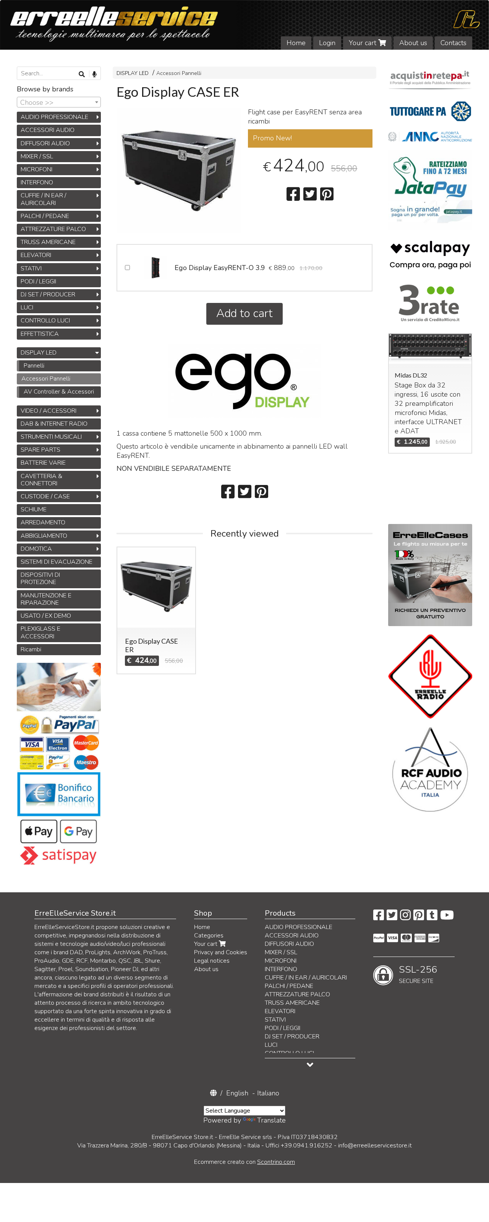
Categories (208, 935)
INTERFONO (37, 182)
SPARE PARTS (40, 450)
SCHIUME (34, 509)
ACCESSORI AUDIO (47, 130)
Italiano (268, 1093)
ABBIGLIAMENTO (44, 536)
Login (327, 42)
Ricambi (31, 649)
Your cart (363, 42)
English (237, 1093)
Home (296, 42)
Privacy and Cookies (220, 952)
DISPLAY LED (133, 73)
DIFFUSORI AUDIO (45, 143)
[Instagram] (405, 917)
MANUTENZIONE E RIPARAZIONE (46, 599)
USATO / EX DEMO (46, 616)
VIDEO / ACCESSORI (48, 411)
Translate (271, 1120)
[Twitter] (392, 917)
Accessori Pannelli (178, 73)
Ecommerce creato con (244, 1162)
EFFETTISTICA (40, 334)
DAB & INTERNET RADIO (54, 424)
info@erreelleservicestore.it (375, 1145)
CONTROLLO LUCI (45, 320)
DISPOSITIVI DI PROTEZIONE (40, 578)
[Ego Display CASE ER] (179, 170)
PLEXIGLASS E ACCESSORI (40, 632)
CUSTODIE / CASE (45, 496)
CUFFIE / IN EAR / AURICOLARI (43, 199)
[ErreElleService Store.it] (244, 25)
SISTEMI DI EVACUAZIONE (56, 562)
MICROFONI (36, 169)
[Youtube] (447, 917)
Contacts (453, 42)
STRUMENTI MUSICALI (51, 437)
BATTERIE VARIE (43, 463)
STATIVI (31, 268)
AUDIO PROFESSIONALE (54, 117)
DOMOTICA (36, 549)
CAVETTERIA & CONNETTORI (41, 480)
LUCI (27, 307)
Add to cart (244, 313)
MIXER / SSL (37, 156)
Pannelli (34, 365)
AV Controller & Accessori (59, 391)
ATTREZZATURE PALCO (53, 229)
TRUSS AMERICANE (48, 242)
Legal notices (212, 961)
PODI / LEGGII (38, 281)
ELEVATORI (36, 255)
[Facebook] (378, 917)
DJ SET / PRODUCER (48, 294)
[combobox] (59, 102)
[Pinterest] (418, 917)
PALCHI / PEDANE (45, 216)
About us (413, 42)
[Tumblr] (432, 917)
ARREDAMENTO (43, 522)
